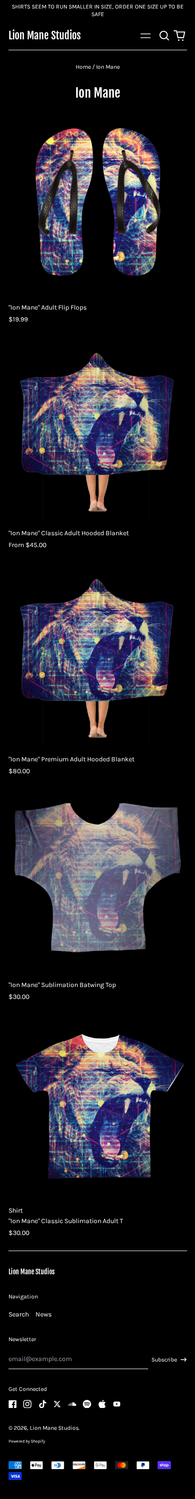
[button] (164, 36)
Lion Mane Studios (45, 35)
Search (19, 1314)
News (43, 1314)
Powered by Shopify (27, 1441)
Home (83, 67)
